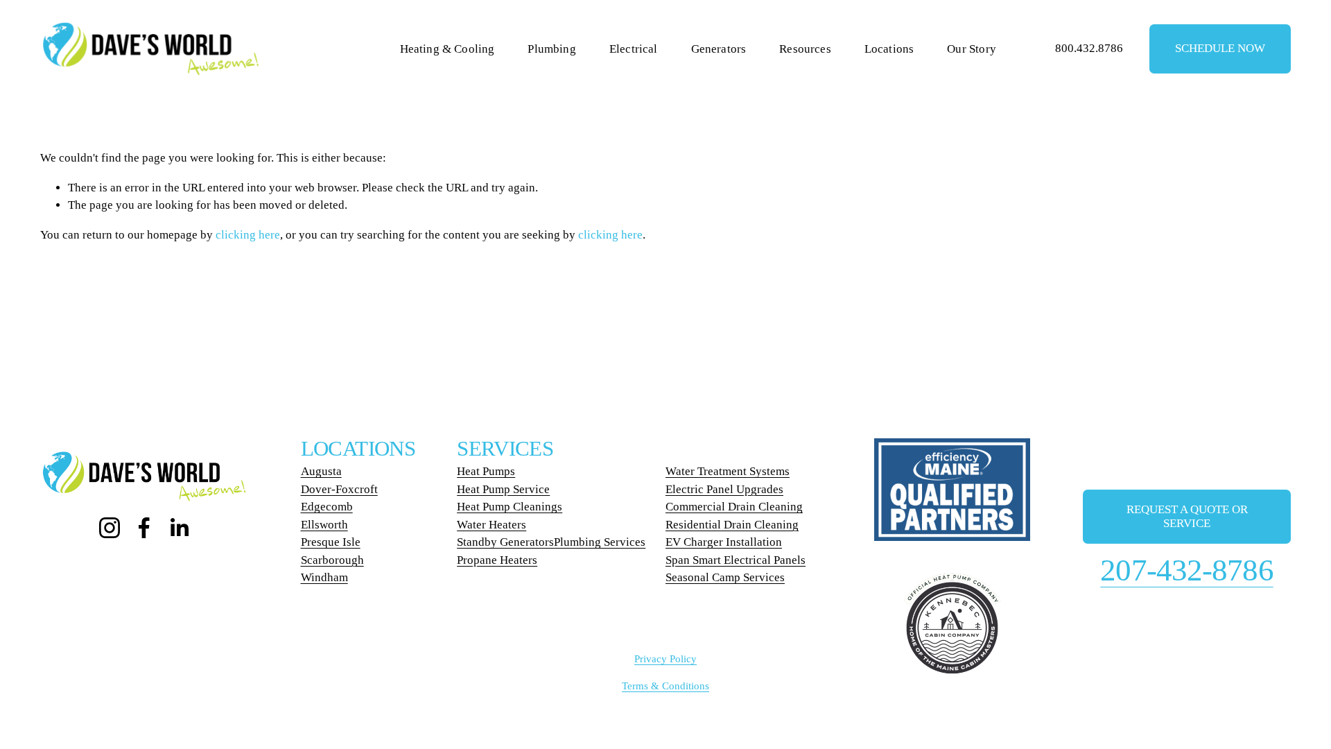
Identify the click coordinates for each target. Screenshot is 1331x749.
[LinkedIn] (179, 528)
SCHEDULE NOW (1220, 48)
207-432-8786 (1186, 570)
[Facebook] (144, 528)
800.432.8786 (1089, 48)
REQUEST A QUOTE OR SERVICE (1187, 516)
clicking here (248, 234)
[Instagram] (109, 528)
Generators (719, 48)
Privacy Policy (665, 658)
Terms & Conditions (665, 685)
